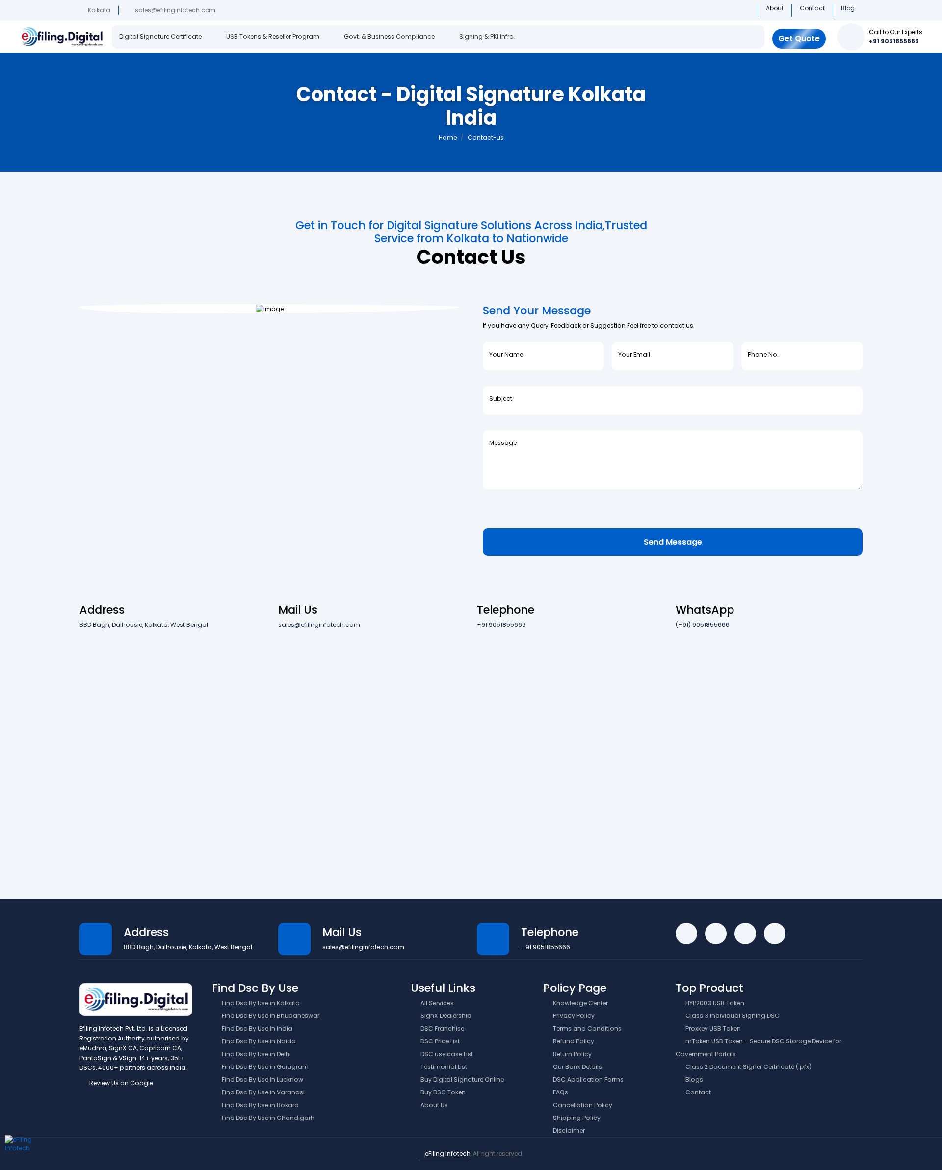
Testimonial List (443, 1067)
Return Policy (571, 1054)
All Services (436, 1003)
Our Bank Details (576, 1067)
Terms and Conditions (586, 1028)
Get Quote (799, 38)
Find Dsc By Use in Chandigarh (267, 1118)
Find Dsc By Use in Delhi (255, 1054)
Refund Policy (572, 1041)
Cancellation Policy (581, 1105)
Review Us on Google (120, 1083)
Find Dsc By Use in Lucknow (261, 1079)
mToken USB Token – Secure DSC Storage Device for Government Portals (758, 1047)
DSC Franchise (441, 1028)
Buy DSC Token (442, 1092)
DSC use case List (446, 1054)
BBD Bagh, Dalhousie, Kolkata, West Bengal (143, 625)
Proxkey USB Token (712, 1028)
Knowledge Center (579, 1003)
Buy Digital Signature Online (461, 1079)
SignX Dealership (445, 1016)
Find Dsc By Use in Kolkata (260, 1003)
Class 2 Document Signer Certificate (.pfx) (747, 1067)
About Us (433, 1105)
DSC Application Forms (587, 1079)
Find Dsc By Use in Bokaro (259, 1105)
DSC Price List (439, 1041)
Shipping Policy (576, 1118)
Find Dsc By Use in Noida (258, 1041)
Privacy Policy (573, 1016)
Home (448, 137)
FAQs (559, 1092)
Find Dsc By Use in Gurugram (264, 1067)
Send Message (673, 541)
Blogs (693, 1079)
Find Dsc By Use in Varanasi (262, 1092)
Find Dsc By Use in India (256, 1028)
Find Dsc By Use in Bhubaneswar (269, 1016)
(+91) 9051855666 (703, 625)
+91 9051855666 (894, 41)
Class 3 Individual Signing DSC (732, 1016)
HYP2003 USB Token (714, 1003)
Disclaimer (568, 1130)
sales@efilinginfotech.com (175, 10)
